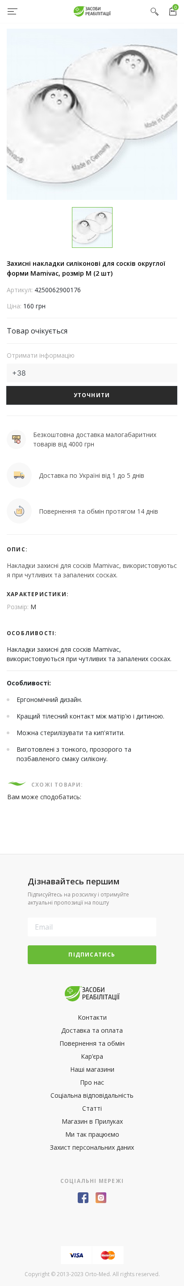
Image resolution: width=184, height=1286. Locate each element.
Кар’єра (92, 1056)
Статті (92, 1108)
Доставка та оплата (92, 1030)
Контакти (92, 1017)
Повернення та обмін (92, 1043)
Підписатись (91, 954)
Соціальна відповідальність (92, 1095)
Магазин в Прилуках (92, 1121)
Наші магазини (92, 1069)
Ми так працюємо (92, 1134)
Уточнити (92, 395)
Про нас (92, 1082)
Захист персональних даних (92, 1147)
